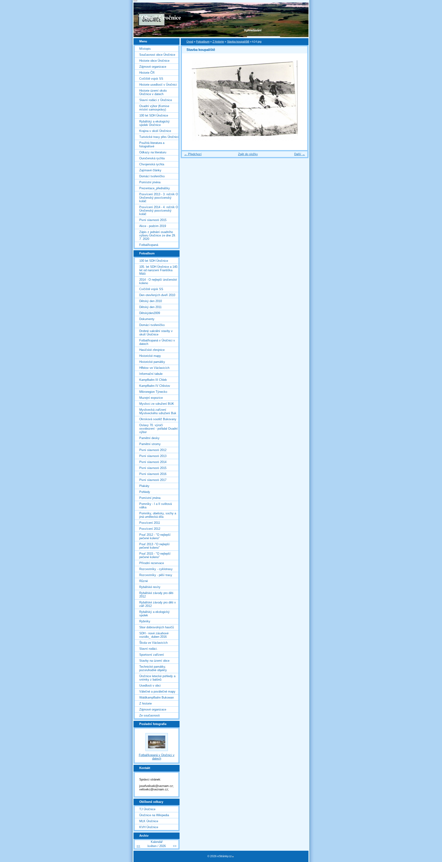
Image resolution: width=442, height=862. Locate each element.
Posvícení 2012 (149, 528)
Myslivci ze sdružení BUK (156, 403)
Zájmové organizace (152, 66)
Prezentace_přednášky (154, 188)
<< (138, 846)
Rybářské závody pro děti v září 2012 (157, 604)
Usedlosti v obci (150, 685)
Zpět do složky (248, 154)
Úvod (189, 41)
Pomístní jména (149, 182)
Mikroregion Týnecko (153, 391)
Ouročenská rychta (152, 158)
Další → (299, 154)
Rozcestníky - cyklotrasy (156, 569)
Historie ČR (146, 72)
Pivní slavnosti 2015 (152, 220)
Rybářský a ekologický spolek (154, 613)
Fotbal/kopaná (148, 245)
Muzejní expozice (151, 397)
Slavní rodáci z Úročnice (155, 100)
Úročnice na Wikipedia (154, 815)
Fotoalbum (202, 41)
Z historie (218, 41)
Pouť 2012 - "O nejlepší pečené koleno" (155, 536)
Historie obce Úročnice (154, 60)
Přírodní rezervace (151, 563)
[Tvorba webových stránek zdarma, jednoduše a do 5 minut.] (233, 857)
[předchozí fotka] (189, 100)
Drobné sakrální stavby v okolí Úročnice (156, 332)
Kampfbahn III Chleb (153, 379)
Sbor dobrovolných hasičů (156, 627)
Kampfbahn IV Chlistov (154, 385)
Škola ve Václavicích (153, 642)
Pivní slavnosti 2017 (152, 480)
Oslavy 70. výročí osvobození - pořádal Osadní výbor (158, 428)
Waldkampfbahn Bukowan (156, 697)
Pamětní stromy (150, 444)
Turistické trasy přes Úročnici (158, 137)
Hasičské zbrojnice (152, 350)
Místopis (145, 48)
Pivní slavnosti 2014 (152, 462)
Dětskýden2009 (149, 313)
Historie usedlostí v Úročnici (158, 84)
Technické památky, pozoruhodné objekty (153, 668)
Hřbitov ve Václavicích (154, 368)
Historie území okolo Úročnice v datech (153, 92)
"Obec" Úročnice (159, 17)
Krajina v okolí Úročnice (155, 131)
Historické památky (152, 362)
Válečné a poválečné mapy (157, 691)
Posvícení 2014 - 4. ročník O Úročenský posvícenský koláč (158, 210)
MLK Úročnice (148, 821)
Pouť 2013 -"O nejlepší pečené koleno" (154, 545)
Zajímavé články (150, 170)
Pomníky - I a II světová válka (155, 505)
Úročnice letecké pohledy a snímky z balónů (157, 677)
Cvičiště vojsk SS (151, 78)
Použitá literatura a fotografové (151, 144)
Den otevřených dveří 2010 (157, 295)
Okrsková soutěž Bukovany (157, 419)
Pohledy (144, 492)
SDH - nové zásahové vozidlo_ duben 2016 (154, 635)
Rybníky (144, 621)
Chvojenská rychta (151, 164)
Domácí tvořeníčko (152, 176)
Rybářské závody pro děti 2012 (156, 594)
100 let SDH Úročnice (153, 115)
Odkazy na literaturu (152, 152)
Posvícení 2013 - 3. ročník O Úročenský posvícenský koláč (158, 197)
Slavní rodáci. (148, 648)
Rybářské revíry (149, 587)
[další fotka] (300, 100)
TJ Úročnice (147, 809)
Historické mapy (150, 356)
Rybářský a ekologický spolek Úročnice (154, 123)
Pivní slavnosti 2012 (152, 450)
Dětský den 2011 (150, 307)
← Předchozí (193, 154)
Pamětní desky (149, 438)
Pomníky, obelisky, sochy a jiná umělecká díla (157, 515)
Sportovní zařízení (151, 654)
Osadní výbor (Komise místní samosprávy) (154, 107)
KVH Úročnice (148, 827)
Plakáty (144, 486)
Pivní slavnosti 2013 (152, 456)
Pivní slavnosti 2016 (152, 474)
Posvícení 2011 (149, 522)
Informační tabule (151, 374)
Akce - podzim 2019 (152, 226)
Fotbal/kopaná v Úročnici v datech (157, 342)
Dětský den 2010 (150, 301)
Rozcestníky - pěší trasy (155, 575)
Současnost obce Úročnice (157, 54)
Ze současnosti (149, 715)
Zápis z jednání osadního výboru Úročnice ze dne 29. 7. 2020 (157, 235)
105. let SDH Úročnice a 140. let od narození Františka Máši (158, 270)
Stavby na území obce (154, 660)
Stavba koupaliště (238, 41)
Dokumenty (146, 319)
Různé (143, 581)
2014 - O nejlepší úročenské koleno (158, 281)
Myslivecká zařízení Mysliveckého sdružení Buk (157, 411)
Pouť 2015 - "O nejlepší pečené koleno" (155, 555)
